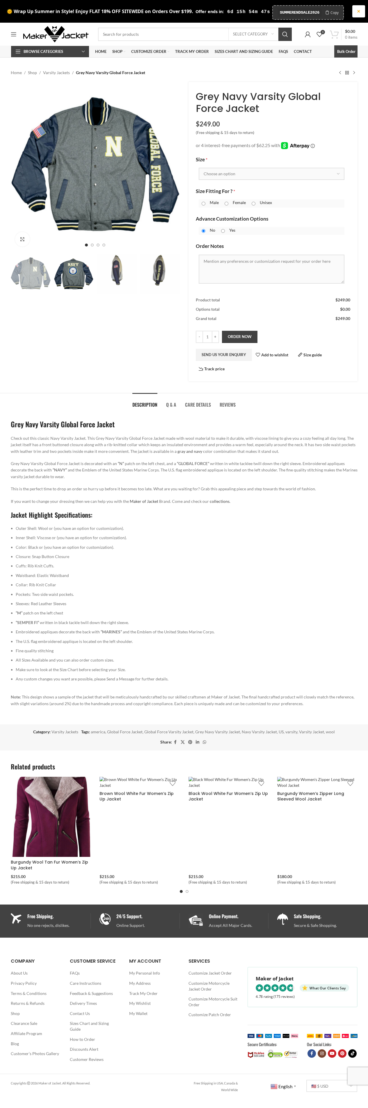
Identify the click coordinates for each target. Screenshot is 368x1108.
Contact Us (80, 1013)
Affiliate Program (26, 1033)
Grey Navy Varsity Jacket (217, 731)
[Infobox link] (139, 921)
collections (220, 501)
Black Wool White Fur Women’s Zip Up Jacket (228, 796)
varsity (291, 731)
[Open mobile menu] (13, 34)
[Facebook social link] (175, 742)
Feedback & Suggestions (91, 993)
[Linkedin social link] (197, 742)
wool (330, 731)
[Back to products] (347, 72)
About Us (19, 973)
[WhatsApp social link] (204, 742)
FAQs (75, 973)
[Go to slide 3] (98, 245)
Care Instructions (85, 983)
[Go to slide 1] (86, 245)
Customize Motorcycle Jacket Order (209, 986)
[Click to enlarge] (22, 239)
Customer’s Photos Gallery (35, 1053)
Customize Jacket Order (210, 973)
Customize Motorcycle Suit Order (213, 1001)
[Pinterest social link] (190, 742)
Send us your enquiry (224, 354)
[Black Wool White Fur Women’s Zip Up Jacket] (229, 782)
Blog (15, 1043)
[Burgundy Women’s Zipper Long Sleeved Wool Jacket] (317, 782)
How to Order (82, 1039)
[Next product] (354, 72)
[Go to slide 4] (103, 245)
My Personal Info (144, 973)
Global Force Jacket (125, 731)
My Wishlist (140, 1003)
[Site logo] (55, 33)
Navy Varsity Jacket (259, 731)
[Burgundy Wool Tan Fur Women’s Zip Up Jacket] (51, 817)
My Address (140, 983)
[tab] (144, 402)
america (98, 731)
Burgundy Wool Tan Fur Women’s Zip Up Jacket (49, 865)
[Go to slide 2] (92, 245)
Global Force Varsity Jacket (168, 731)
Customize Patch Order (210, 1014)
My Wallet (138, 1013)
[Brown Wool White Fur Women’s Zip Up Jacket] (139, 782)
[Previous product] (340, 72)
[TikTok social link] (352, 1053)
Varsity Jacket (311, 731)
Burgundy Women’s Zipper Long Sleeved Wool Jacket (310, 796)
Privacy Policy (24, 983)
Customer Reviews (87, 1059)
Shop (32, 72)
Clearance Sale (24, 1023)
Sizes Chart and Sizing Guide (89, 1026)
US (281, 731)
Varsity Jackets (56, 72)
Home (16, 72)
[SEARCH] (285, 34)
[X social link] (182, 742)
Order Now (240, 336)
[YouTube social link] (332, 1053)
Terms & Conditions (29, 993)
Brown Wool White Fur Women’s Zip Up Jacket (136, 796)
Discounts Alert (84, 1049)
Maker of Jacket (144, 501)
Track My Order (143, 993)
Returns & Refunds (28, 1003)
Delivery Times (83, 1003)
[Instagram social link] (322, 1053)
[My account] (308, 34)
